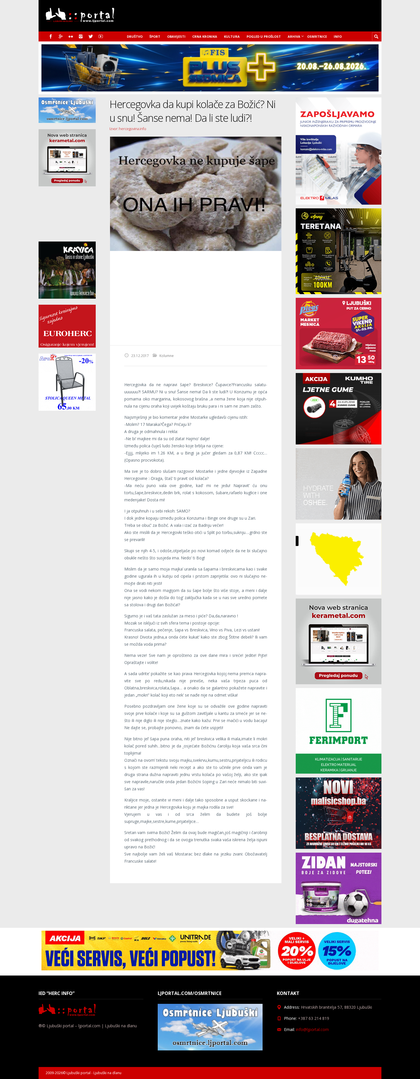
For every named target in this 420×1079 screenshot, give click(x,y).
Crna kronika (204, 36)
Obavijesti (176, 36)
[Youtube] (101, 36)
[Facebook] (51, 36)
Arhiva (294, 36)
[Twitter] (91, 36)
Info (338, 36)
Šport (154, 36)
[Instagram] (81, 36)
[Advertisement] (195, 298)
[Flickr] (71, 36)
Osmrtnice (317, 36)
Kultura (232, 36)
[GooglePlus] (61, 36)
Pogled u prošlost (264, 36)
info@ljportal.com (312, 1029)
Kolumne (166, 355)
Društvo (135, 36)
